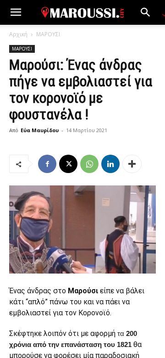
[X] (68, 164)
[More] (132, 164)
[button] (15, 12)
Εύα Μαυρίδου (40, 130)
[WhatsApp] (89, 164)
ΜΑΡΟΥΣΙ (48, 34)
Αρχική (18, 34)
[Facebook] (47, 164)
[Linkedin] (110, 164)
